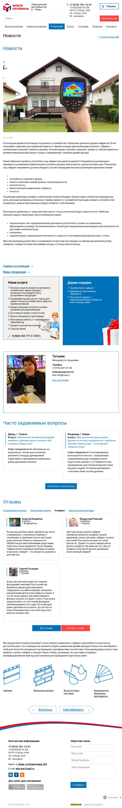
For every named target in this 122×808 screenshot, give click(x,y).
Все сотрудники (60, 380)
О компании (57, 26)
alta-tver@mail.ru (61, 375)
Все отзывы (46, 628)
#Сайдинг (59, 510)
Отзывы (12, 501)
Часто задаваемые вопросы (35, 423)
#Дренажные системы (15, 510)
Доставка (83, 26)
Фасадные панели (44, 690)
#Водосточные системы (81, 510)
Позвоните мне (109, 18)
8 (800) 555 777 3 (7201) (26, 336)
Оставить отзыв (75, 628)
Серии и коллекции (37, 26)
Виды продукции (14, 26)
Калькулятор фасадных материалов (101, 693)
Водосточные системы (71, 692)
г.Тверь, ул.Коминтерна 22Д (31, 764)
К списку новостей (109, 37)
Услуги (70, 26)
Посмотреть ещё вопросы (61, 486)
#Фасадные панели (40, 510)
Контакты (111, 26)
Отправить (78, 785)
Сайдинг (8, 690)
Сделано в (93, 804)
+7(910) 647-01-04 (62, 368)
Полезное (97, 26)
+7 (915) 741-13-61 (81, 5)
